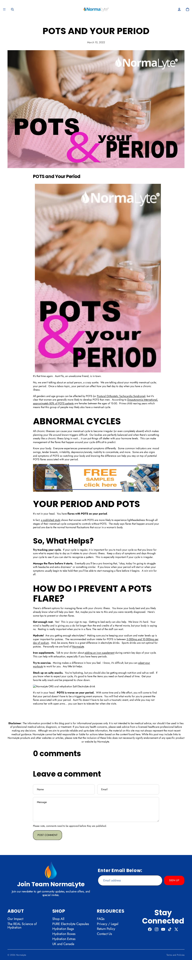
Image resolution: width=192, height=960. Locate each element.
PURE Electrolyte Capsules (70, 923)
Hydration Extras (63, 938)
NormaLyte (21, 955)
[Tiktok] (169, 929)
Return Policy (106, 928)
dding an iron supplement (100, 653)
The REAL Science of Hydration (22, 925)
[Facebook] (150, 929)
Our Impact (15, 918)
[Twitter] (176, 929)
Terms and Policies (175, 955)
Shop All (58, 918)
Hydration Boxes (63, 934)
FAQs (100, 918)
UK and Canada (63, 943)
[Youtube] (163, 929)
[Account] (179, 9)
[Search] (12, 9)
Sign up (174, 880)
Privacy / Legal (107, 923)
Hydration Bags (63, 928)
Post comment (48, 835)
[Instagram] (156, 929)
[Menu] (4, 9)
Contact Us (104, 934)
